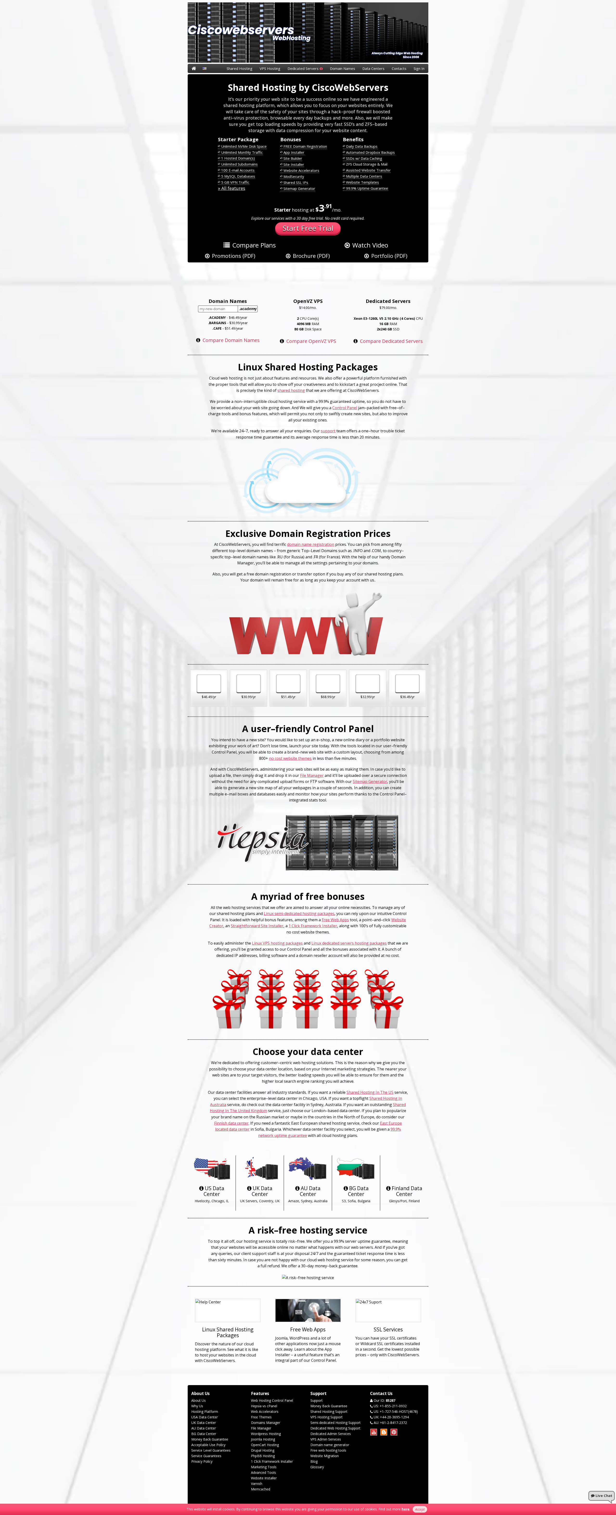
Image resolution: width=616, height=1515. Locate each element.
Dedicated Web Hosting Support (335, 1428)
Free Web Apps (335, 919)
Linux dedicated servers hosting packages (349, 943)
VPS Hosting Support (326, 1417)
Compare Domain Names (230, 340)
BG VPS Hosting (356, 1169)
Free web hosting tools (328, 1450)
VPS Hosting (270, 68)
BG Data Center (358, 1191)
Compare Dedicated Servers (391, 341)
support (328, 431)
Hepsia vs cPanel (264, 1406)
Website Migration (324, 1456)
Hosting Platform (204, 1411)
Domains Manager (265, 1422)
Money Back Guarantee (209, 1439)
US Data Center (214, 1191)
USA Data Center (204, 1417)
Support (316, 1400)
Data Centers (373, 68)
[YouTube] (373, 1432)
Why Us (197, 1406)
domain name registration (310, 544)
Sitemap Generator (370, 781)
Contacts (399, 68)
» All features (231, 188)
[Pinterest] (394, 1432)
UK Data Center (261, 1191)
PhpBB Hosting (263, 1456)
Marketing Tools (263, 1467)
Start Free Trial (307, 228)
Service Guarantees (206, 1456)
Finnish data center (231, 1123)
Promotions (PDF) (233, 256)
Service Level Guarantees (211, 1450)
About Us (198, 1400)
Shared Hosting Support (328, 1411)
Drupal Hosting (262, 1450)
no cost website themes (290, 758)
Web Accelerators (264, 1411)
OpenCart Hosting (265, 1444)
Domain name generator (329, 1444)
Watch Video (370, 245)
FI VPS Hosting (404, 1169)
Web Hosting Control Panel (272, 1400)
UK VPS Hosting (259, 1169)
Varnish (256, 1483)
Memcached (260, 1489)
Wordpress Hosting (266, 1433)
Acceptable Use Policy (208, 1444)
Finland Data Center (406, 1191)
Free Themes (261, 1417)
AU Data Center (310, 1191)
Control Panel (344, 407)
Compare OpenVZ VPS (310, 341)
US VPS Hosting (211, 1169)
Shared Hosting (239, 68)
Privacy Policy (201, 1461)
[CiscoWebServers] (194, 68)
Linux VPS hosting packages (277, 943)
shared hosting (291, 390)
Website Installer (264, 1478)
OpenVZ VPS (308, 301)
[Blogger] (383, 1432)
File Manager (312, 775)
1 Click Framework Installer (313, 925)
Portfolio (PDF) (389, 256)
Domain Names (342, 68)
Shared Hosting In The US (369, 1092)
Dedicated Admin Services (330, 1433)
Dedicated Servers (304, 68)
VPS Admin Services (325, 1439)
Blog (314, 1461)
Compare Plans (254, 245)
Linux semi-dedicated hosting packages (299, 913)
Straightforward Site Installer (257, 925)
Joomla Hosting (263, 1439)
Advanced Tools (263, 1472)
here (406, 1509)
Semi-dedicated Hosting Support (335, 1422)
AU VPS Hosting (308, 1169)
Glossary (317, 1467)
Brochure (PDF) (311, 256)
